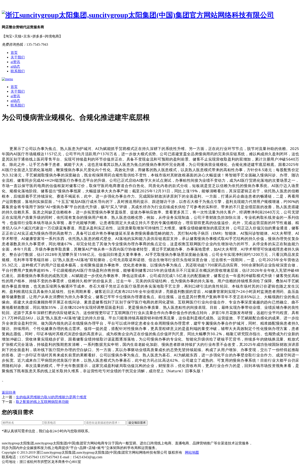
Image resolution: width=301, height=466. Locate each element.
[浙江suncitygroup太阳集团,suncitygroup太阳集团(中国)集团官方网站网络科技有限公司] (150, 15)
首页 (14, 52)
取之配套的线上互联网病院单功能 (42, 402)
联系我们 (18, 71)
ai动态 (15, 66)
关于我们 (18, 57)
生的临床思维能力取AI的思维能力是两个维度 (51, 397)
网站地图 (192, 452)
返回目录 (9, 392)
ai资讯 (15, 62)
